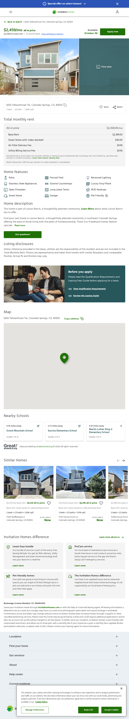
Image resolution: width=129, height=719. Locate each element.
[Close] (121, 688)
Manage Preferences (34, 710)
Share (120, 107)
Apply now (112, 32)
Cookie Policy (41, 702)
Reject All (88, 710)
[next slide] (123, 460)
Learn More (88, 209)
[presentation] (28, 494)
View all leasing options (52, 34)
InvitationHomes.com (48, 607)
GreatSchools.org (44, 446)
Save (106, 107)
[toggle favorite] (49, 503)
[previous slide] (118, 460)
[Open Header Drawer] (10, 12)
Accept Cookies (111, 710)
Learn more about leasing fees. (46, 158)
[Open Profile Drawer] (117, 12)
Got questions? (22, 234)
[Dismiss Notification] (117, 4)
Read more (20, 225)
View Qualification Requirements (89, 289)
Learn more (18, 565)
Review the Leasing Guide (86, 296)
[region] (71, 700)
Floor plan (106, 67)
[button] (64, 4)
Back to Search (15, 22)
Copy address (71, 318)
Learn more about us (109, 537)
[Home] (63, 12)
